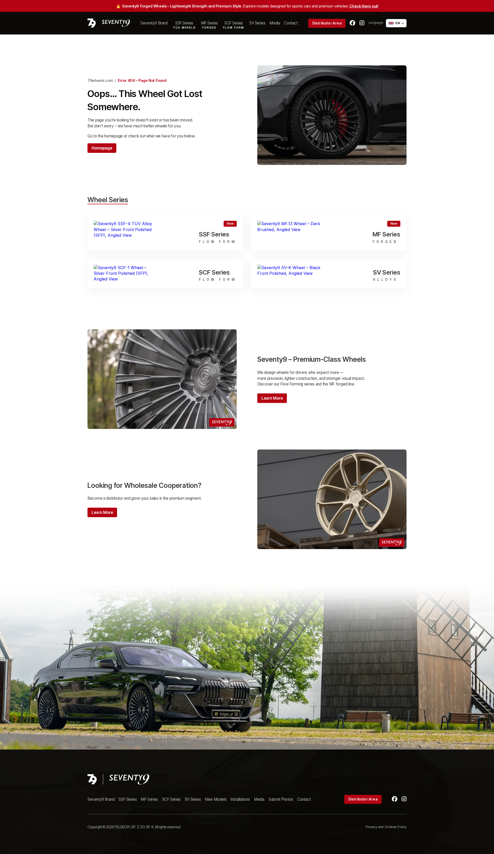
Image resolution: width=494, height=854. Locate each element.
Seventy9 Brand (153, 23)
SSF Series (128, 799)
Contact (290, 23)
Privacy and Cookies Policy (386, 827)
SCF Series (171, 799)
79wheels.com (100, 80)
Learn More (272, 398)
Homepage (102, 148)
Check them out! (363, 6)
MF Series (149, 799)
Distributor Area (326, 23)
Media (274, 23)
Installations (240, 799)
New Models (215, 799)
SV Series (257, 23)
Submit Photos (281, 799)
